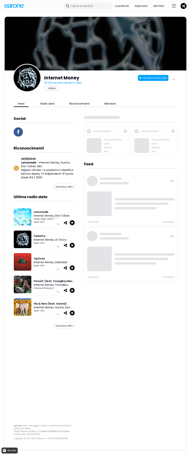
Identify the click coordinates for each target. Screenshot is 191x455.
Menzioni (110, 104)
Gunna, (65, 162)
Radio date (141, 6)
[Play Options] (72, 268)
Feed (21, 104)
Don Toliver (62, 216)
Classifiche (122, 6)
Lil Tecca (60, 240)
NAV (39, 166)
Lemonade (28, 162)
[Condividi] (65, 223)
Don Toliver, (29, 166)
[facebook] (18, 132)
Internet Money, (50, 162)
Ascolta (11, 450)
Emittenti (159, 6)
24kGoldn (61, 262)
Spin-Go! (39, 221)
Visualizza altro (64, 186)
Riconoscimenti (79, 104)
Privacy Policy (28, 431)
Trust (16, 431)
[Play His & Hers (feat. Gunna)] (72, 313)
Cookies (42, 431)
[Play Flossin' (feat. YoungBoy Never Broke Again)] (72, 290)
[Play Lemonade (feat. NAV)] (72, 223)
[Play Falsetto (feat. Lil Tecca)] (72, 245)
